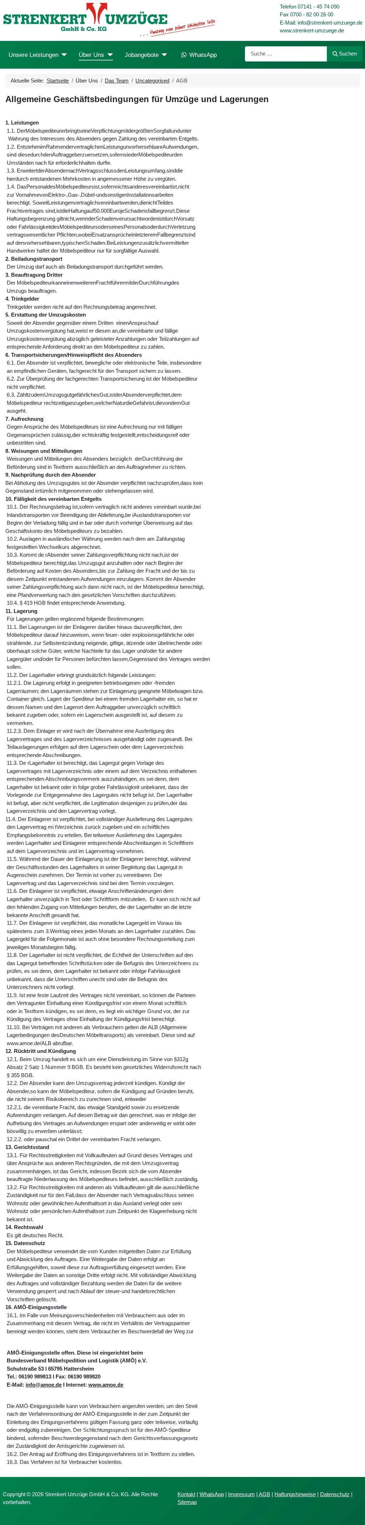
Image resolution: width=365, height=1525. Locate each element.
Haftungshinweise (295, 1494)
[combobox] (286, 54)
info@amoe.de (44, 1385)
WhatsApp (203, 55)
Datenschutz (335, 1494)
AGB (264, 1494)
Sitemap (187, 1502)
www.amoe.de (105, 1385)
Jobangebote (142, 55)
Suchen (348, 54)
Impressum (241, 1494)
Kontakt (186, 1494)
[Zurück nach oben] (353, 1513)
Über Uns (91, 55)
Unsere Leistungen (33, 55)
